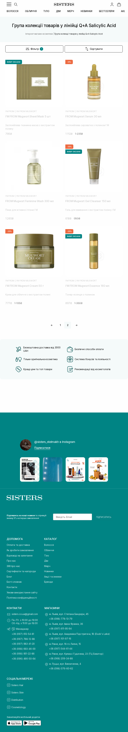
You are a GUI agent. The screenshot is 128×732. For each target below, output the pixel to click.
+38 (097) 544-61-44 (60, 648)
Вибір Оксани (13, 62)
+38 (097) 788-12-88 (23, 638)
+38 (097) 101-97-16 (60, 638)
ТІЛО (46, 11)
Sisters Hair (17, 685)
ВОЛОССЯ (12, 11)
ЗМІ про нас (13, 566)
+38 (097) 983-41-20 (23, 643)
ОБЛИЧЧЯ (31, 11)
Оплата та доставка (18, 544)
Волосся (49, 544)
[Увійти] (112, 4)
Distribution (17, 699)
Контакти (12, 587)
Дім (46, 560)
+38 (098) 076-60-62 (61, 668)
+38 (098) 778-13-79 (60, 618)
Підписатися (42, 447)
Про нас (11, 560)
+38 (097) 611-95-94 (60, 628)
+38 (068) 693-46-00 (24, 648)
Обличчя (49, 550)
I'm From (9, 111)
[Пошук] (15, 4)
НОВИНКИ (86, 11)
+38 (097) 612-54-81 (23, 633)
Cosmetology (18, 707)
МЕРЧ (70, 11)
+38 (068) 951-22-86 (23, 653)
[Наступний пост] (102, 469)
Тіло (46, 555)
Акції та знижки (53, 576)
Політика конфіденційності (22, 597)
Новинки (49, 571)
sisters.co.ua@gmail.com (25, 614)
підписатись (103, 517)
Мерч (47, 566)
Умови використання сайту (22, 592)
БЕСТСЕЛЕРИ (106, 11)
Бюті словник (14, 581)
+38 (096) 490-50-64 (24, 658)
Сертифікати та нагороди (21, 571)
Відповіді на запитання (19, 555)
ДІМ (58, 11)
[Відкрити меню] (9, 4)
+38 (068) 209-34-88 (61, 658)
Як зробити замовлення (20, 550)
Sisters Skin (17, 692)
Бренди (48, 581)
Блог (9, 576)
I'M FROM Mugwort (26, 111)
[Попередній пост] (25, 469)
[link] (119, 4)
